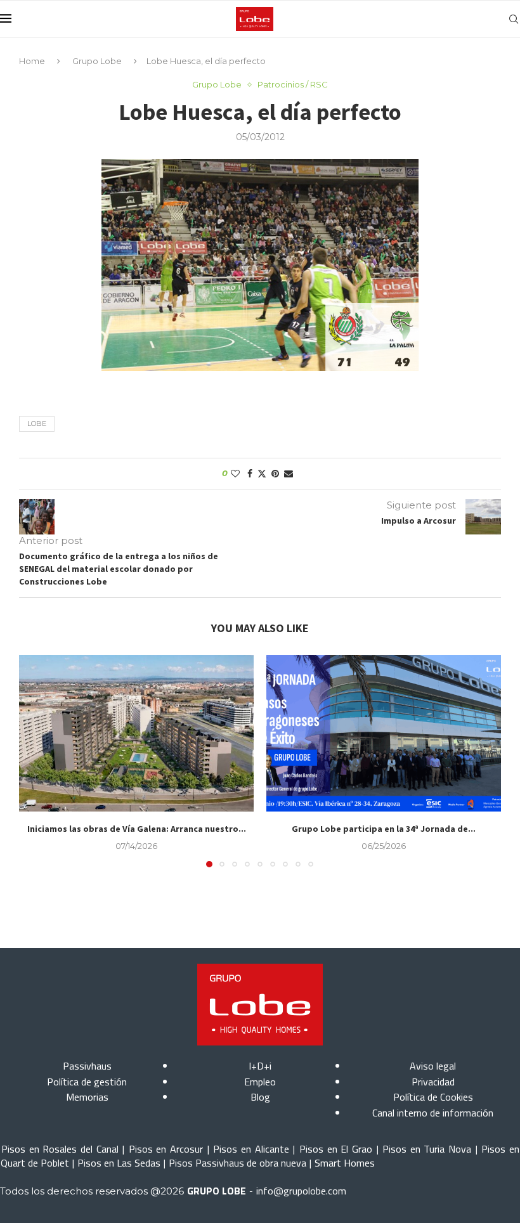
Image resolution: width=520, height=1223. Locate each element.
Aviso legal (433, 1065)
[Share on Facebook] (249, 473)
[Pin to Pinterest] (275, 473)
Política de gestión (87, 1081)
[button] (36, 761)
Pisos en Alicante (251, 1148)
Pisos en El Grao (335, 1148)
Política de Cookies (433, 1096)
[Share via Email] (288, 473)
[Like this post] (235, 473)
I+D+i (260, 1065)
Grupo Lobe (97, 61)
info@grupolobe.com (301, 1190)
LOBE (36, 423)
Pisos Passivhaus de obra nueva (237, 1162)
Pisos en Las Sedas (118, 1162)
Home (32, 61)
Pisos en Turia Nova (426, 1148)
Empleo (260, 1081)
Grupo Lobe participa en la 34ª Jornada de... (384, 828)
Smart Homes (345, 1162)
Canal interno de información (432, 1112)
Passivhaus (87, 1065)
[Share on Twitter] (261, 473)
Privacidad (433, 1081)
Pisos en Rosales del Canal (60, 1148)
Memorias (87, 1096)
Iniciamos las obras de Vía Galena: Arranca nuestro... (136, 828)
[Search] (513, 19)
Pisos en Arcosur (166, 1148)
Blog (260, 1096)
